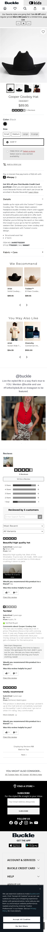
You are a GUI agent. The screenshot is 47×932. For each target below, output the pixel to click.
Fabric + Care (10, 252)
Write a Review (23, 479)
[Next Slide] (29, 23)
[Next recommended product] (27, 305)
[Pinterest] (16, 822)
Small (6, 134)
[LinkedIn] (31, 822)
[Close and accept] (40, 889)
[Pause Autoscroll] (23, 23)
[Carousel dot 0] (21, 443)
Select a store (29, 151)
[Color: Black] (5, 123)
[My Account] (5, 8)
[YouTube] (36, 822)
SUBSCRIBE (23, 811)
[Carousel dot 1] (25, 443)
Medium (16, 134)
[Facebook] (11, 822)
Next (24, 755)
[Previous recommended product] (20, 305)
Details (7, 199)
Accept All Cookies (21, 919)
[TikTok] (21, 822)
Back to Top (23, 749)
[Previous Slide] (18, 23)
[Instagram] (26, 822)
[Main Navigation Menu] (43, 9)
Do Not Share (22, 926)
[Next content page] (43, 418)
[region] (21, 908)
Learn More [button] (33, 192)
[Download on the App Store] (15, 845)
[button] (23, 188)
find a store (25, 786)
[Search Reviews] (40, 517)
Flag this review (10, 597)
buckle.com (35, 894)
